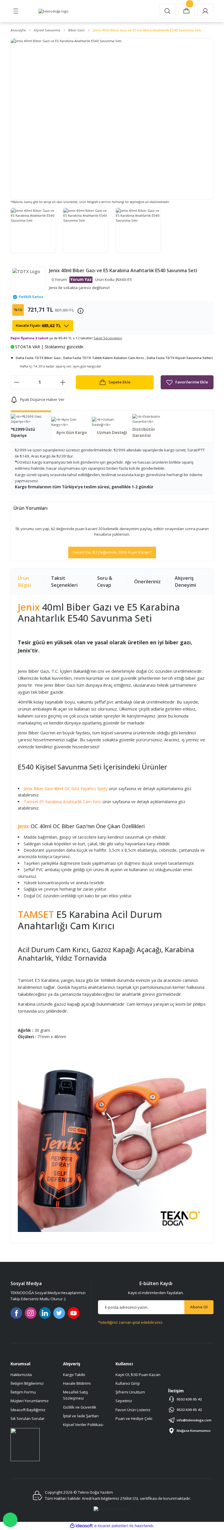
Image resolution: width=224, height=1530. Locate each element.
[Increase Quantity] (63, 382)
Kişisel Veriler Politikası (83, 1424)
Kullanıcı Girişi (128, 1383)
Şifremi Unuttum (130, 1392)
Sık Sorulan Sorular (27, 1418)
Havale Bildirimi (77, 1383)
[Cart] (186, 11)
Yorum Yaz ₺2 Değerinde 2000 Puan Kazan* (112, 552)
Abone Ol (199, 1307)
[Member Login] (205, 11)
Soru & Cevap (104, 581)
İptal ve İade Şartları (81, 1415)
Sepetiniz (124, 1400)
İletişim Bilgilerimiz (27, 1383)
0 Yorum (59, 279)
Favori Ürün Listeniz (133, 1409)
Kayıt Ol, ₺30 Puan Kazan (138, 1374)
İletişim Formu (23, 1392)
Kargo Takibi (74, 1374)
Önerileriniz (147, 581)
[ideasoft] (81, 1526)
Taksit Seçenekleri (64, 581)
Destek (10, 1520)
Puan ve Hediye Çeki (134, 1418)
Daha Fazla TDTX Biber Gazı (38, 358)
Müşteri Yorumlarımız (29, 1400)
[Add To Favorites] (187, 382)
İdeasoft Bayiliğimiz (28, 1409)
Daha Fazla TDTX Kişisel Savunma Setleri (180, 358)
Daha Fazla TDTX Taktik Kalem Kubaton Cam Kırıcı (103, 358)
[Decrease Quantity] (16, 382)
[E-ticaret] (111, 1525)
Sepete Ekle (119, 382)
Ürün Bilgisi (24, 581)
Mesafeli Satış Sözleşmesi (75, 1395)
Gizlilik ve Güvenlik (79, 1407)
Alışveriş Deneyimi (185, 581)
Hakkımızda (21, 1374)
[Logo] (53, 11)
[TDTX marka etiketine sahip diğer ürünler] (28, 279)
